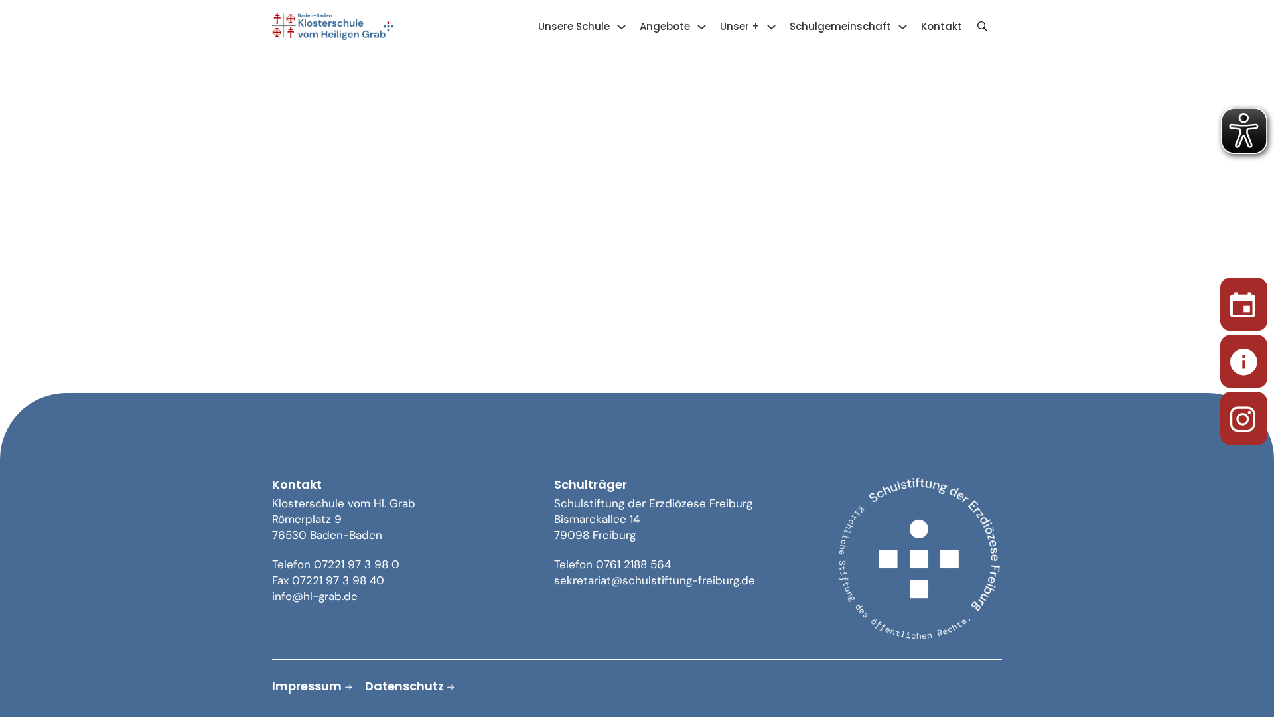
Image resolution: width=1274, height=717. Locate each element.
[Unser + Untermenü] (771, 27)
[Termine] (1243, 301)
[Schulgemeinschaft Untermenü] (903, 27)
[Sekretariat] (1243, 358)
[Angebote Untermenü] (702, 27)
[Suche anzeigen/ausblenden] (982, 26)
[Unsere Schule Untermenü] (621, 27)
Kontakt (941, 26)
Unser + (740, 26)
